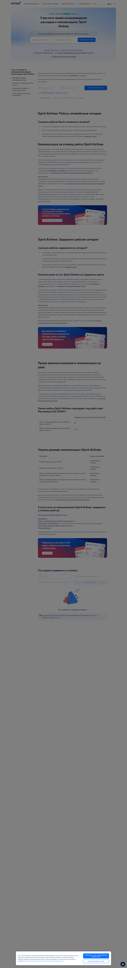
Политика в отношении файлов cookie (34, 961)
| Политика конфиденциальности (55, 961)
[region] (63, 958)
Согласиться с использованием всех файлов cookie (96, 955)
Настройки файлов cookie (96, 961)
